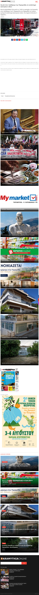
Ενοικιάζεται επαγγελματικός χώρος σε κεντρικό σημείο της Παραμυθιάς (14, 337)
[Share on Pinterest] (19, 40)
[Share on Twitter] (22, 40)
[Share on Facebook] (12, 40)
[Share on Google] (15, 40)
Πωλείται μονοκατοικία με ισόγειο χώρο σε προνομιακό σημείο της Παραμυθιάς (16, 311)
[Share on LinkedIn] (17, 40)
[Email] (24, 40)
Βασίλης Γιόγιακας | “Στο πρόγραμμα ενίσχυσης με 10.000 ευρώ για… (14, 132)
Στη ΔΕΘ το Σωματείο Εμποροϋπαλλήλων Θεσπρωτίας (11, 158)
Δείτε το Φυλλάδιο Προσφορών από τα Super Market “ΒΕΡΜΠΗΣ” (14, 260)
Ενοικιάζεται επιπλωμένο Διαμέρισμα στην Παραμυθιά (11, 286)
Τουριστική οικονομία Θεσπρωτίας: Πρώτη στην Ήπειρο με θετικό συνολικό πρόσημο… (17, 183)
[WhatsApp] (27, 40)
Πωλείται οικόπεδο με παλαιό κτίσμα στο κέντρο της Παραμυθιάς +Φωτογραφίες (16, 363)
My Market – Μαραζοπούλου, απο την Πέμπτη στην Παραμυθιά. (13, 209)
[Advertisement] (19, 51)
